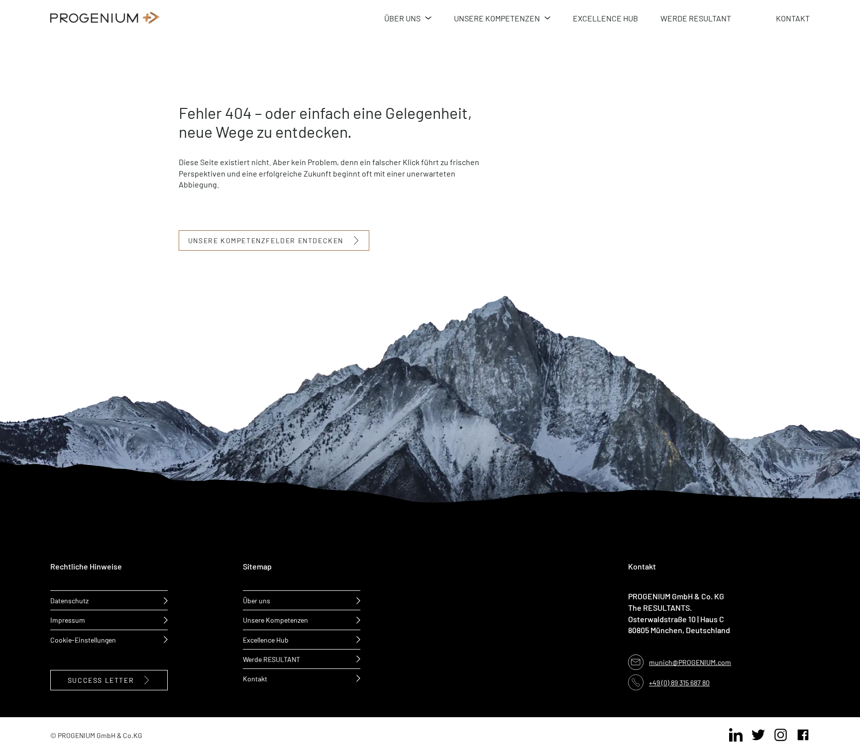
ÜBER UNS (402, 17)
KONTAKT (793, 17)
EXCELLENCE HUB (605, 17)
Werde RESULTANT (271, 658)
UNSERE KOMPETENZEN (497, 17)
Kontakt (255, 678)
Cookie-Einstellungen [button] (83, 639)
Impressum (67, 619)
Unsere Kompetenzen (275, 619)
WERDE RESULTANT (695, 17)
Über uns (256, 600)
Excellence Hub (266, 639)
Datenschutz (69, 600)
